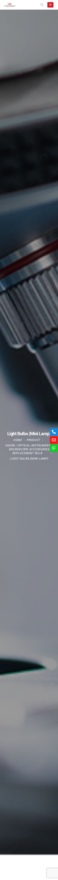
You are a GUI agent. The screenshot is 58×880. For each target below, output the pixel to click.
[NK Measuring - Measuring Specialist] (9, 5)
